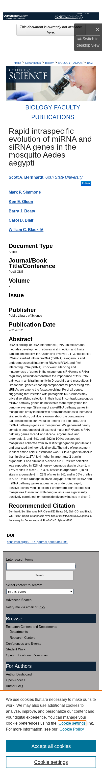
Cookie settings (72, 723)
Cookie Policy (71, 729)
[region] (51, 732)
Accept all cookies (51, 746)
